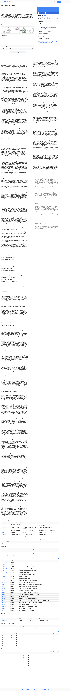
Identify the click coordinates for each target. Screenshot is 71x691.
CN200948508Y (4, 530)
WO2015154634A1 (5, 538)
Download (52, 651)
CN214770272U (4, 586)
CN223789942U (4, 598)
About (23, 689)
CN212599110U (4, 590)
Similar (54, 12)
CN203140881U (4, 576)
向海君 (45, 17)
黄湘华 (47, 17)
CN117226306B (4, 562)
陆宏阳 (42, 17)
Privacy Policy (44, 689)
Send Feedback (27, 689)
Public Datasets (34, 689)
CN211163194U (4, 578)
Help (48, 689)
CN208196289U (4, 584)
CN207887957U (4, 608)
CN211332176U (4, 574)
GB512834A (4, 524)
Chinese (45, 15)
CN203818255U (4, 594)
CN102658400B (4, 570)
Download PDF (41, 12)
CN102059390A (4, 568)
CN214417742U (4, 580)
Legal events (52, 41)
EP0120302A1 (4, 527)
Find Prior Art (49, 12)
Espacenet (44, 44)
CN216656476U (4, 588)
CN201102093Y (4, 564)
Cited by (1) (48, 41)
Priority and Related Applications (47, 42)
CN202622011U (4, 592)
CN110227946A (4, 572)
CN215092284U (4, 600)
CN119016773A (4, 582)
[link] (17, 38)
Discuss (53, 44)
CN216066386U (4, 610)
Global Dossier (48, 44)
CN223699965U (4, 602)
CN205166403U (4, 606)
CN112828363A (4, 596)
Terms (39, 689)
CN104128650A (4, 536)
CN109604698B (4, 566)
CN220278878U (4, 604)
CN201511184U (4, 534)
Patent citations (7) (43, 41)
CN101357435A (4, 532)
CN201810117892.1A (5, 620)
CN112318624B (4, 553)
